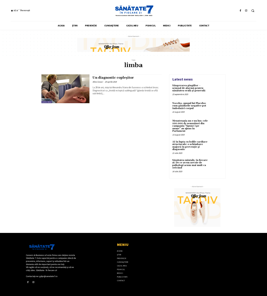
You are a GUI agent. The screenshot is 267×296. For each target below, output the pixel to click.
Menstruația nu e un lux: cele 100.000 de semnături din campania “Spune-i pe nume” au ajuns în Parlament (190, 125)
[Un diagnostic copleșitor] (65, 88)
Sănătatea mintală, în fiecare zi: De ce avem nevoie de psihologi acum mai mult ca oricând (190, 164)
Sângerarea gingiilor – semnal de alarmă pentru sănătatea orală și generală (188, 88)
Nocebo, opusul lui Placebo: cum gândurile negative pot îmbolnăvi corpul (189, 106)
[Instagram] (246, 11)
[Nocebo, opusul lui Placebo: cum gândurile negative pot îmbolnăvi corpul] (215, 108)
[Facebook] (240, 11)
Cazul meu (46, 102)
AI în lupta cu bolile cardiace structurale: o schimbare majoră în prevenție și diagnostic (189, 145)
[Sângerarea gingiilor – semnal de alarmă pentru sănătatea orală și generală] (215, 90)
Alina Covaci (98, 82)
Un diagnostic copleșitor (113, 78)
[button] (252, 10)
